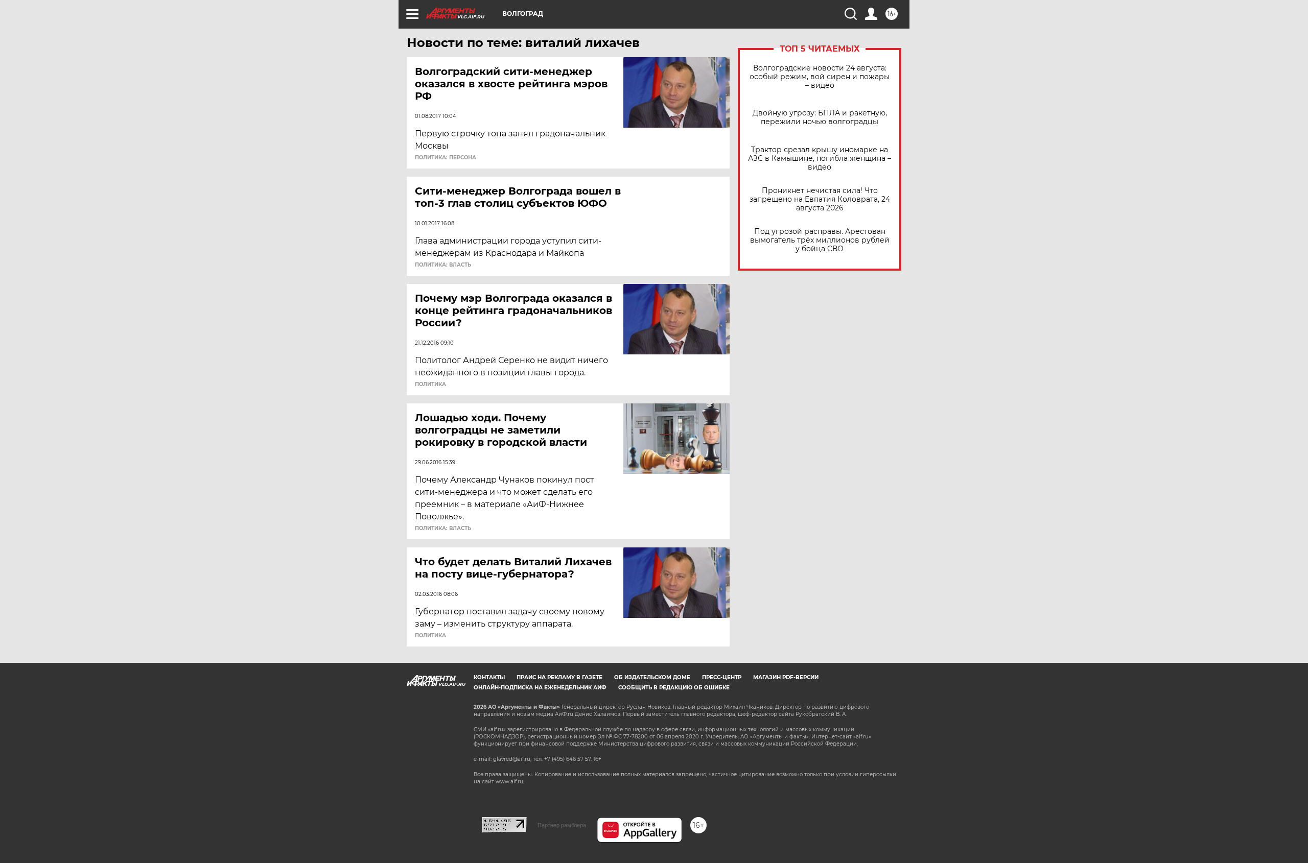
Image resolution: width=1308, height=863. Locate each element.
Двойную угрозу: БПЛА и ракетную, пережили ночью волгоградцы (820, 117)
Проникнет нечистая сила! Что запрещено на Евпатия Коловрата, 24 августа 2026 (820, 199)
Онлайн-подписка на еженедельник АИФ (540, 687)
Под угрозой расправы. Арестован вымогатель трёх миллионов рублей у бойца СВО (820, 240)
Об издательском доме (652, 677)
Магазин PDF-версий (786, 677)
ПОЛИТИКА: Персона (445, 157)
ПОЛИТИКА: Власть (443, 265)
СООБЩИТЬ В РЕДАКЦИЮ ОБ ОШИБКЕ (674, 687)
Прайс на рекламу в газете (559, 677)
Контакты (489, 677)
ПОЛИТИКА (430, 384)
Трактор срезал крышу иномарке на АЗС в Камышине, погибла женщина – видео (819, 159)
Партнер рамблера (562, 825)
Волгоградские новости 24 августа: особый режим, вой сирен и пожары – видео (820, 77)
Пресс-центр (721, 677)
